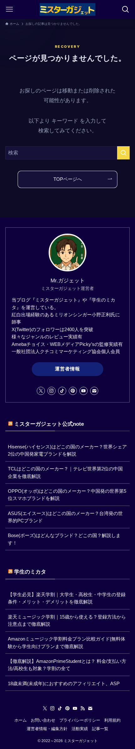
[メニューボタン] (9, 9)
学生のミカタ (30, 572)
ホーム (20, 720)
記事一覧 (100, 728)
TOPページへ (67, 179)
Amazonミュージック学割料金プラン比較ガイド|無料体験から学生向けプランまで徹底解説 (66, 642)
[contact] (94, 391)
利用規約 (112, 720)
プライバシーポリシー (79, 720)
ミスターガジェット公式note (49, 424)
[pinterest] (73, 391)
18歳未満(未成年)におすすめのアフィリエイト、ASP (64, 683)
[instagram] (51, 391)
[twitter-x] (41, 391)
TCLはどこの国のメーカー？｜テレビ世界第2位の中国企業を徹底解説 (65, 472)
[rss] (82, 708)
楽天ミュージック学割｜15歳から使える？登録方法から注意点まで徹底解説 (67, 620)
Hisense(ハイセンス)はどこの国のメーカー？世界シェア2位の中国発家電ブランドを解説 (67, 450)
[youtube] (83, 391)
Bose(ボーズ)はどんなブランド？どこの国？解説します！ (64, 539)
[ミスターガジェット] (67, 9)
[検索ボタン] (125, 9)
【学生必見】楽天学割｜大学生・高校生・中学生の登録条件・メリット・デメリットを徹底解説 (67, 598)
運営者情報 (67, 368)
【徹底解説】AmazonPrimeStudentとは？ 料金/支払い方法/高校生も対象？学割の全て (67, 664)
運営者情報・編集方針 (47, 728)
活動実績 (80, 728)
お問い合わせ (43, 720)
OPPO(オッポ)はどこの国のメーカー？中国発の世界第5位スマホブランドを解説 (67, 494)
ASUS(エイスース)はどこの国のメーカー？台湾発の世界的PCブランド (65, 517)
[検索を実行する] (123, 152)
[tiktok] (62, 391)
